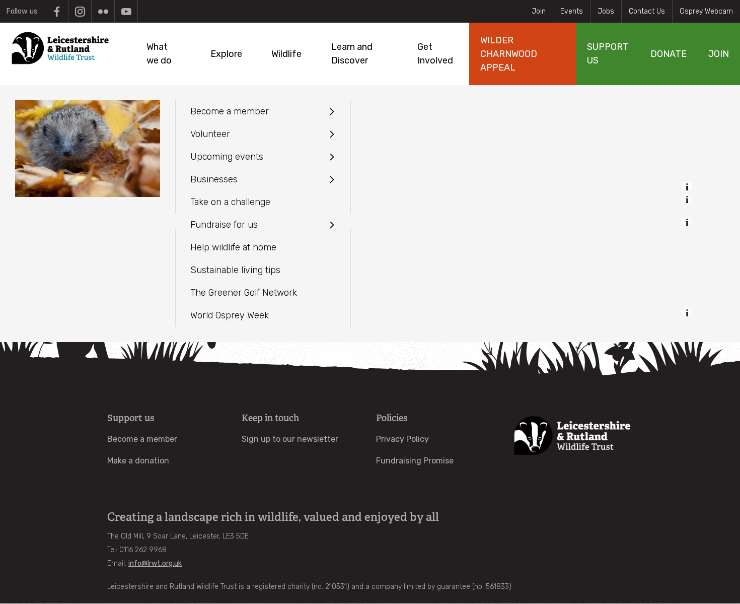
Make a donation (138, 460)
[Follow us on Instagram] (79, 11)
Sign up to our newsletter (290, 439)
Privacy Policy (402, 439)
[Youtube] (126, 11)
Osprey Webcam (706, 11)
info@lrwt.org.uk (155, 563)
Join (539, 11)
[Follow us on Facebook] (56, 11)
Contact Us (647, 11)
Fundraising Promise (415, 460)
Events (571, 11)
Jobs (606, 11)
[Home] (60, 48)
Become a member (142, 439)
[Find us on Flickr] (103, 11)
